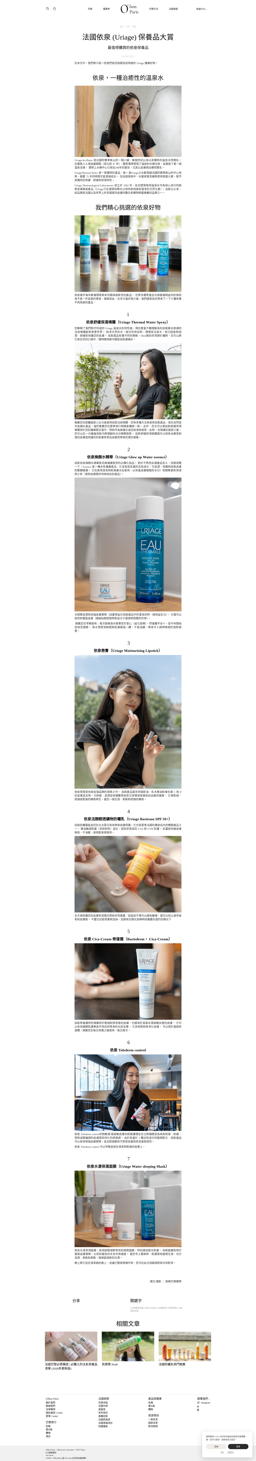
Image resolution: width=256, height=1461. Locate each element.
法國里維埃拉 (105, 1423)
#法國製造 (162, 1308)
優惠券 (106, 9)
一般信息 (153, 1419)
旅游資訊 (153, 1415)
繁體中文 (200, 9)
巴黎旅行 (51, 1422)
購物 (134, 26)
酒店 (48, 1436)
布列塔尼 (103, 1412)
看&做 (49, 1429)
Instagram (205, 1402)
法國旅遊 (173, 9)
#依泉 (146, 1308)
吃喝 (48, 1426)
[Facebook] (199, 1410)
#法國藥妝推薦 (137, 1308)
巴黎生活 (153, 9)
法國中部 (103, 1406)
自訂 (222, 1452)
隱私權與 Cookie (54, 1412)
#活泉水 (153, 1308)
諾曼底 (101, 1409)
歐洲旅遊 (153, 1426)
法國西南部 (104, 1419)
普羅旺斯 (103, 1416)
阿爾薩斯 (103, 1426)
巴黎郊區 (103, 1402)
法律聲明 (50, 1409)
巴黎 (90, 9)
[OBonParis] (129, 9)
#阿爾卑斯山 (173, 1308)
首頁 (122, 26)
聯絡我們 (50, 1406)
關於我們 (50, 1402)
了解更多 (230, 1452)
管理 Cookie (52, 1416)
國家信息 (153, 1423)
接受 (238, 1446)
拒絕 (216, 1446)
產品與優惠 (155, 1398)
